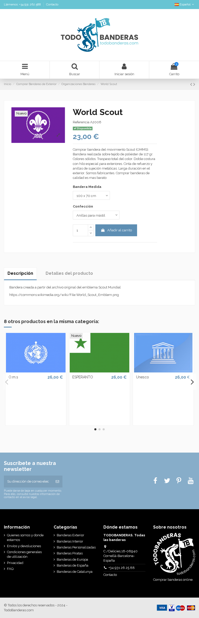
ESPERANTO (82, 377)
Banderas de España (72, 565)
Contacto (52, 4)
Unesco (142, 377)
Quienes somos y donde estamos (25, 537)
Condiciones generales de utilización (24, 554)
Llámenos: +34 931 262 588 (23, 4)
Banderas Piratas (70, 553)
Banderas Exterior (70, 535)
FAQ (10, 569)
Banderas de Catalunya (75, 572)
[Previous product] (191, 84)
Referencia (81, 122)
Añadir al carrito (119, 230)
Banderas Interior (70, 541)
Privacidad (15, 563)
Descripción (20, 273)
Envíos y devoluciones (24, 546)
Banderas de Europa (72, 559)
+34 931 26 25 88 (122, 568)
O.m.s (13, 377)
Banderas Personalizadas (76, 547)
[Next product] (194, 84)
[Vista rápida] (35, 370)
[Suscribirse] (57, 481)
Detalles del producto (69, 273)
